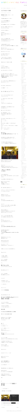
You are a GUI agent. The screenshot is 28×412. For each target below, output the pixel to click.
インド (22, 118)
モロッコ (23, 136)
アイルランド (23, 143)
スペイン (23, 76)
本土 (22, 124)
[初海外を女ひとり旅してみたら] (14, 2)
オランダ (23, 142)
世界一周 (22, 105)
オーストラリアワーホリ (23, 160)
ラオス (22, 110)
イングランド (23, 131)
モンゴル (23, 125)
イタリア (23, 74)
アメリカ (23, 156)
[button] (25, 5)
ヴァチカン (23, 75)
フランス (23, 69)
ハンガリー (23, 148)
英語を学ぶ (23, 87)
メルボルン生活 (23, 167)
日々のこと (23, 86)
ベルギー (23, 141)
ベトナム (23, 111)
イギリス (23, 130)
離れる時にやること (24, 175)
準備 (22, 67)
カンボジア (23, 112)
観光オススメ (23, 174)
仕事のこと (23, 88)
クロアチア (23, 155)
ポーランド (23, 150)
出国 (22, 68)
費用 (22, 80)
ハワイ (22, 157)
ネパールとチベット (24, 119)
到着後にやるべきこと (24, 82)
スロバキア (23, 149)
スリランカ (23, 117)
